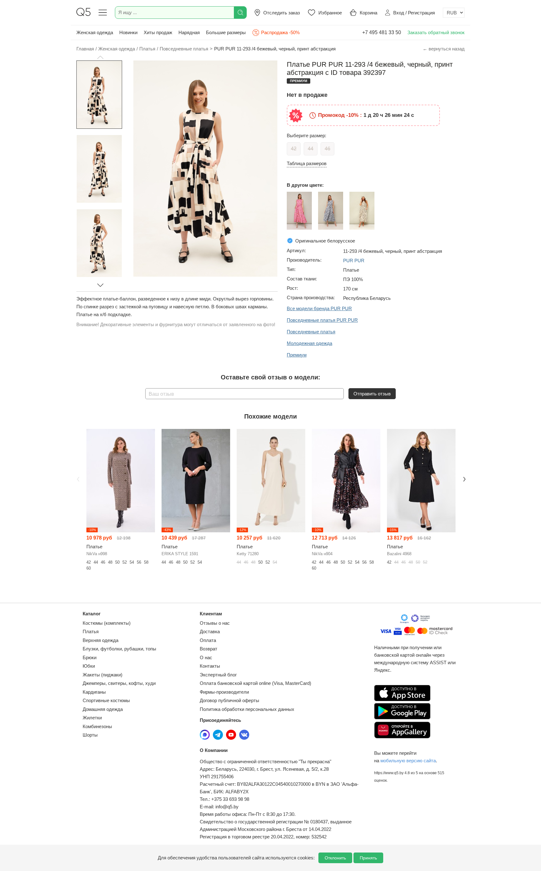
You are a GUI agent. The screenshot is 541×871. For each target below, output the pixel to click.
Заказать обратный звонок (436, 32)
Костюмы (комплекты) (107, 623)
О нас (206, 657)
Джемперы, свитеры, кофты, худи (119, 683)
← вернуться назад (444, 48)
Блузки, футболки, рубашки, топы (119, 648)
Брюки (89, 657)
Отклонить (335, 857)
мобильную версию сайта (408, 760)
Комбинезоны (97, 726)
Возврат (208, 648)
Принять (368, 857)
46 (327, 148)
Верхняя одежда (100, 640)
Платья (91, 631)
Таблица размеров (307, 163)
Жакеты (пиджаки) (102, 674)
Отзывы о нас (215, 623)
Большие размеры (226, 32)
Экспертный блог (218, 674)
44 (310, 148)
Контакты (210, 666)
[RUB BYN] (454, 13)
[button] (100, 57)
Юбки (89, 666)
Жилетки (92, 717)
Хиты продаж (158, 32)
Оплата (208, 640)
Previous (77, 479)
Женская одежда (94, 32)
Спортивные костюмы (106, 700)
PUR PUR (353, 260)
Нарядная (189, 32)
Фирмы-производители (224, 692)
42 (293, 148)
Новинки (128, 32)
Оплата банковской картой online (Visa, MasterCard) (255, 683)
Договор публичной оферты (229, 700)
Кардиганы (94, 692)
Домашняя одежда (103, 709)
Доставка (210, 631)
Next (464, 479)
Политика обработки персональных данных (247, 709)
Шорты (90, 735)
